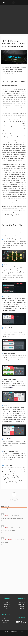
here (7, 336)
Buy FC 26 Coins (6, 621)
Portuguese (7, 606)
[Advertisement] (14, 19)
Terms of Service (21, 602)
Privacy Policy (21, 604)
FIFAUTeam (9, 631)
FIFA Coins (7, 619)
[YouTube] (21, 622)
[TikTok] (26, 622)
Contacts (21, 608)
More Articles (6, 602)
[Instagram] (23, 622)
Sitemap (21, 606)
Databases (6, 604)
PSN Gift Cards (7, 623)
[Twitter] (19, 622)
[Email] (17, 622)
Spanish (6, 608)
